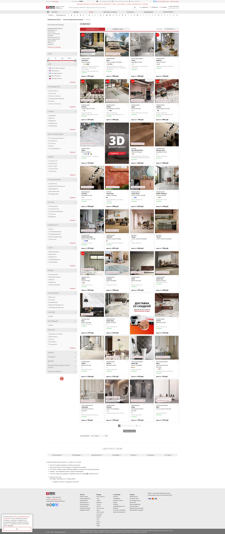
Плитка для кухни (84, 504)
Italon (98, 498)
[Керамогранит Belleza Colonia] (167, 305)
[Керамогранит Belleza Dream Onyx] (117, 305)
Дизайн (76, 12)
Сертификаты (116, 498)
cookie (15, 516)
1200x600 (53, 161)
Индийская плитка (85, 510)
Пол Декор (53, 141)
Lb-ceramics (100, 514)
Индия (52, 121)
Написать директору (135, 504)
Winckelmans (51, 30)
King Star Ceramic (53, 37)
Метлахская (53, 336)
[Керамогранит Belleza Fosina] (92, 348)
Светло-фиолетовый (58, 68)
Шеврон (52, 282)
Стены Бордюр (54, 148)
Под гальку (53, 344)
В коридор (53, 194)
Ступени (52, 214)
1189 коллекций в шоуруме (121, 1)
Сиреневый (55, 71)
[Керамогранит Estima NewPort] (167, 45)
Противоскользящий (56, 211)
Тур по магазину (135, 1)
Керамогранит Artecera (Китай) (161, 193)
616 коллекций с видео (105, 1)
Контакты (130, 12)
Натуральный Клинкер (54, 28)
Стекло (52, 300)
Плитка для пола (84, 502)
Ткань (51, 339)
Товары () (117, 29)
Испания (53, 126)
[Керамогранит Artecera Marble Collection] (167, 178)
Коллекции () (92, 29)
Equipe (98, 525)
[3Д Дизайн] (117, 143)
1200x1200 (53, 168)
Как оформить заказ (135, 500)
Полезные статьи (134, 498)
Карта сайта (133, 502)
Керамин (99, 516)
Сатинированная (55, 231)
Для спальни (54, 191)
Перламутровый (56, 73)
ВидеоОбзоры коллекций (136, 508)
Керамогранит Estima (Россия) (160, 60)
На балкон (53, 183)
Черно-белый (56, 76)
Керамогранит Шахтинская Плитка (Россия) (137, 408)
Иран (51, 118)
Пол (51, 146)
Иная (51, 279)
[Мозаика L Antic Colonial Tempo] (142, 221)
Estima (98, 510)
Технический (53, 206)
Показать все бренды (54, 47)
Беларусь (53, 123)
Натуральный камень (56, 307)
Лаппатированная (55, 237)
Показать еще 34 (129, 431)
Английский (53, 262)
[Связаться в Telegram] (154, 1)
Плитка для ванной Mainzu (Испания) (137, 363)
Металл (52, 297)
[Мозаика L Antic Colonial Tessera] (167, 221)
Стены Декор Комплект (56, 138)
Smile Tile (50, 32)
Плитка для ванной (85, 498)
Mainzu (98, 521)
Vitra (98, 520)
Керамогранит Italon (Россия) (85, 60)
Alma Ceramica (100, 508)
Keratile (50, 44)
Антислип (52, 239)
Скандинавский (54, 259)
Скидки (115, 502)
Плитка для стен (84, 506)
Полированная (54, 234)
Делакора (99, 502)
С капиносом (54, 209)
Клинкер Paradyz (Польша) (137, 150)
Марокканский (54, 252)
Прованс (52, 257)
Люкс (51, 229)
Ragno (98, 523)
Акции (91, 12)
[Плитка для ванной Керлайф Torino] (142, 45)
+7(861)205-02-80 (93, 474)
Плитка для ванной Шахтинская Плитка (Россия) (162, 364)
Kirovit (49, 35)
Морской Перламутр (56, 305)
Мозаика (52, 216)
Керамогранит (84, 500)
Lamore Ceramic (52, 34)
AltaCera (99, 506)
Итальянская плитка (85, 508)
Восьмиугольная (54, 277)
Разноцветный (56, 78)
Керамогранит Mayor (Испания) (111, 279)
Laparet (98, 500)
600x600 (53, 163)
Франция (52, 115)
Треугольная (53, 274)
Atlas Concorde (100, 512)
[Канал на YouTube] (47, 504)
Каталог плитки (84, 496)
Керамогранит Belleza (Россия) (161, 279)
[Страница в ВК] (50, 504)
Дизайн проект (134, 496)
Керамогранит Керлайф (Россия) (161, 150)
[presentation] (48, 68)
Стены (52, 143)
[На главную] (55, 493)
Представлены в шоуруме (136, 510)
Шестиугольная (54, 285)
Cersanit (99, 504)
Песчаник (52, 342)
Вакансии (115, 508)
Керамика (53, 302)
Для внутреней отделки (57, 186)
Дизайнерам (148, 12)
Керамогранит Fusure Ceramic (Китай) (138, 193)
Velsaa (49, 42)
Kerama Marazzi (52, 39)
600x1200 (53, 166)
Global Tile (51, 41)
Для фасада (53, 189)
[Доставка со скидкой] (142, 313)
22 (136, 426)
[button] (102, 58)
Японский (52, 254)
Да (51, 316)
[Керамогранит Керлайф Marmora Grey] (167, 135)
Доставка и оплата (110, 12)
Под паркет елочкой (56, 334)
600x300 (52, 171)
